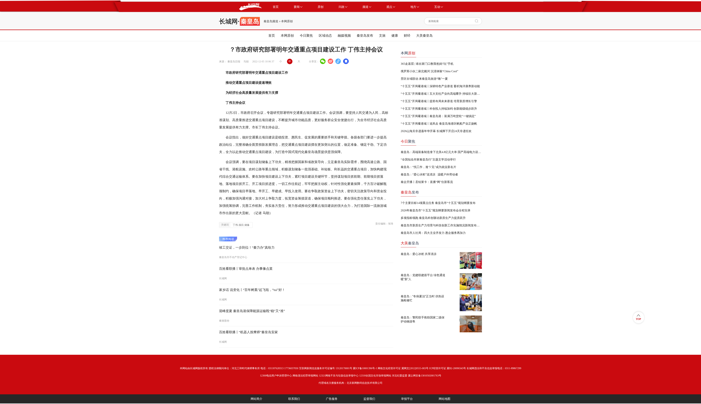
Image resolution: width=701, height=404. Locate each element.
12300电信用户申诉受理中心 (276, 375)
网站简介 (256, 398)
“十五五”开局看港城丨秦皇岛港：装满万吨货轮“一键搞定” (438, 116)
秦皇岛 (410, 243)
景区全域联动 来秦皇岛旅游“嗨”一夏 (424, 78)
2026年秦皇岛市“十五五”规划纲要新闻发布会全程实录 (435, 210)
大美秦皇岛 (424, 35)
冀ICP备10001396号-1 (365, 368)
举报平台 (407, 398)
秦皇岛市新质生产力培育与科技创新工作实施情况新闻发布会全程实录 (441, 225)
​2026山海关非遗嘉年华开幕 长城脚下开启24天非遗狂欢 (436, 131)
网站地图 (444, 398)
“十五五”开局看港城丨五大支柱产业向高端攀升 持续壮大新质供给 (441, 93)
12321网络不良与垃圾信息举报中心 (339, 375)
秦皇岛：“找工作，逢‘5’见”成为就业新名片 (428, 167)
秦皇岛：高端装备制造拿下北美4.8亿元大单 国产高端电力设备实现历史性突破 (441, 152)
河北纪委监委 (399, 375)
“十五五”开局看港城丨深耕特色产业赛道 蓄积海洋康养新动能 (440, 86)
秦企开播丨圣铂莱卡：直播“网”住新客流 (427, 181)
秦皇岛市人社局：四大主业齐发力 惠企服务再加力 (433, 232)
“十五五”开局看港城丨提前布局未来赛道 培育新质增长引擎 (439, 101)
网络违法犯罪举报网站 (305, 375)
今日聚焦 (306, 35)
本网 (408, 53)
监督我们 (369, 398)
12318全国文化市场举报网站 (375, 375)
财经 (407, 35)
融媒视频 (344, 35)
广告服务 (332, 398)
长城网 (228, 21)
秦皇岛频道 (271, 21)
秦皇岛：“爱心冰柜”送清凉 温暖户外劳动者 (429, 174)
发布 (410, 192)
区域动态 (325, 35)
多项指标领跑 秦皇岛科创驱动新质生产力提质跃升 (433, 217)
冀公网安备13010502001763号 (424, 375)
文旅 (382, 35)
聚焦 (408, 141)
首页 (271, 35)
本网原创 (287, 21)
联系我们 (294, 398)
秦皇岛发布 (365, 35)
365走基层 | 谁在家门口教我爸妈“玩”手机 (427, 63)
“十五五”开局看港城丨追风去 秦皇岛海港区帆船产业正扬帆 (439, 123)
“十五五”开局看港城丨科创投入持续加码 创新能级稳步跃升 (439, 108)
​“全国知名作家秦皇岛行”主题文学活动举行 (428, 159)
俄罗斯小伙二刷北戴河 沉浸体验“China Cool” (429, 71)
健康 (394, 35)
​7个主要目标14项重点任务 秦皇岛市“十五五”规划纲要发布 (438, 202)
